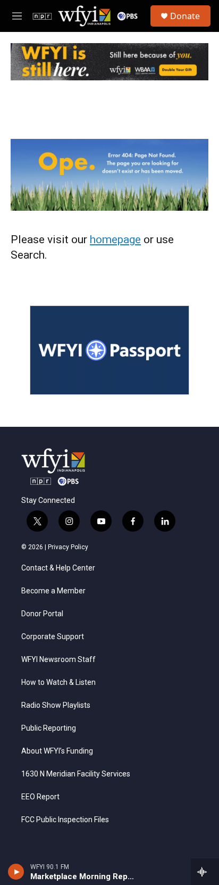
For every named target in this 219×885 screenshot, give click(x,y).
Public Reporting (48, 728)
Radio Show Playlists (55, 705)
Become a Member (53, 591)
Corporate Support (52, 637)
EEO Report (40, 797)
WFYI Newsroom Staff (58, 660)
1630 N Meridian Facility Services (75, 774)
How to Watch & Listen (58, 683)
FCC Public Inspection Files (65, 820)
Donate (185, 16)
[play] (16, 871)
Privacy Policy (68, 547)
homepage (115, 239)
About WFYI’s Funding (57, 751)
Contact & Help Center (58, 568)
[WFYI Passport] (109, 350)
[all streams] (205, 871)
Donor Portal (42, 614)
